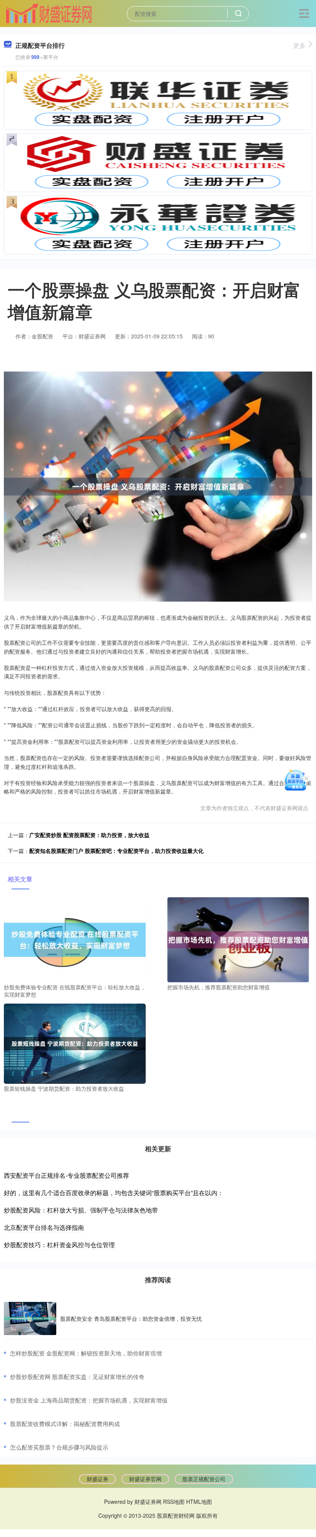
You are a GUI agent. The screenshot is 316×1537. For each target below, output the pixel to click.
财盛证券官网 (145, 1479)
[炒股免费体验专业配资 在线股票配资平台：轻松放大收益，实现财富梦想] (75, 939)
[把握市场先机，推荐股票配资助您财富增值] (238, 939)
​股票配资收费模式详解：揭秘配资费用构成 (65, 1423)
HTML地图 (199, 1501)
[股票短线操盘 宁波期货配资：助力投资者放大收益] (75, 1043)
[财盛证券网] (49, 13)
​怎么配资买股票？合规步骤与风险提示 (59, 1447)
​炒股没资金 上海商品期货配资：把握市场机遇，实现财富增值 (89, 1400)
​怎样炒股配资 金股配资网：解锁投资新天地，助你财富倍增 (86, 1353)
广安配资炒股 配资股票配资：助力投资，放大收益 (89, 835)
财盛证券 (97, 1479)
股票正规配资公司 (203, 1479)
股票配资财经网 (176, 1515)
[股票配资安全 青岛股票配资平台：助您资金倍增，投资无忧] (30, 1318)
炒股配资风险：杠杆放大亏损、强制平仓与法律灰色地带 (81, 1210)
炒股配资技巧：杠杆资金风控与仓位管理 (59, 1244)
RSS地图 (174, 1501)
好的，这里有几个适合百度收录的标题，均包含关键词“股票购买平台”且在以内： (114, 1192)
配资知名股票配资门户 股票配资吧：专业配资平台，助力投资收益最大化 (116, 850)
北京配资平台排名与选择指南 (44, 1227)
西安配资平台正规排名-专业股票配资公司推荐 (66, 1175)
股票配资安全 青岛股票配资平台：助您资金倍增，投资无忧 (131, 1318)
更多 (299, 45)
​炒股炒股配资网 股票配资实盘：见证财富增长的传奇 (77, 1376)
